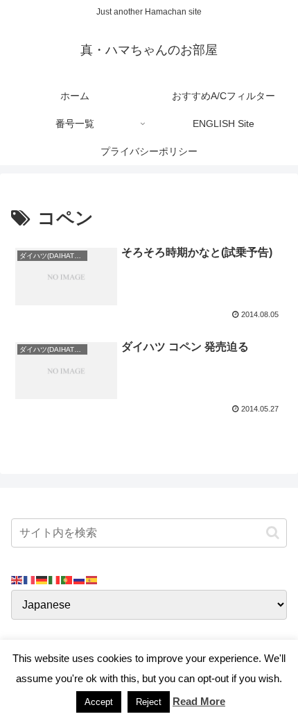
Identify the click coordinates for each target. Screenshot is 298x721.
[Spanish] (92, 579)
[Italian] (55, 579)
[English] (17, 579)
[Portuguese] (67, 579)
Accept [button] (99, 702)
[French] (30, 579)
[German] (42, 579)
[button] (273, 533)
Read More (199, 701)
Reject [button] (148, 702)
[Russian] (79, 579)
